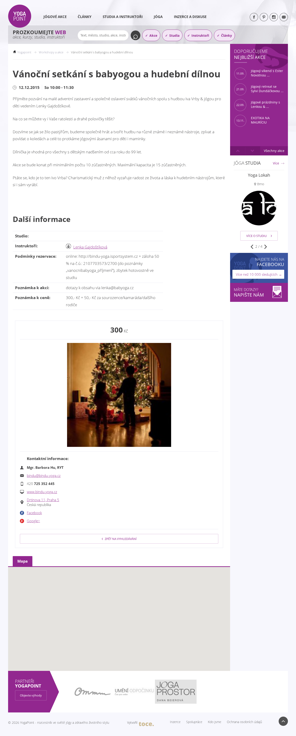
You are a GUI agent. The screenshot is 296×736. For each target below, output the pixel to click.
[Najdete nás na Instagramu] (274, 17)
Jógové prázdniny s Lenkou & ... (258, 104)
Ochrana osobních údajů (244, 722)
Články (84, 16)
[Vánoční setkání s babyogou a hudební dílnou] (119, 395)
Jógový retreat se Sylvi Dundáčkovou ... (260, 89)
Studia (174, 35)
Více (276, 163)
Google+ (33, 520)
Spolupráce (194, 722)
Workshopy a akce (51, 52)
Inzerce (175, 722)
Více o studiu (256, 236)
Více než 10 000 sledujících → (259, 274)
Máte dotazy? (249, 292)
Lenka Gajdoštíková (90, 247)
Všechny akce (274, 150)
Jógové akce (55, 16)
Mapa (22, 561)
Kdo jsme (214, 722)
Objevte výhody (31, 695)
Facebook (34, 512)
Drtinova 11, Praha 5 (43, 499)
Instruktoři (200, 35)
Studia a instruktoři (123, 16)
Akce (153, 35)
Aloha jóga (259, 175)
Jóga (158, 16)
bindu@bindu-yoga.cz (44, 475)
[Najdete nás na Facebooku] (254, 17)
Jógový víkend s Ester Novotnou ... (259, 73)
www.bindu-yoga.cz (42, 491)
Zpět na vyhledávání (121, 539)
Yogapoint (24, 52)
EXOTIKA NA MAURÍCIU (253, 120)
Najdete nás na (269, 262)
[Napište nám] (284, 17)
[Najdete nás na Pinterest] (264, 17)
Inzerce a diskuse (190, 16)
